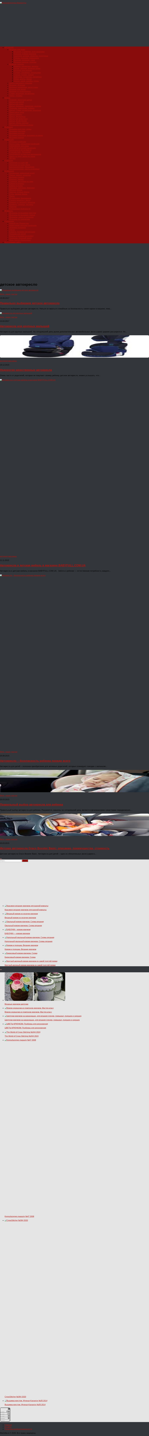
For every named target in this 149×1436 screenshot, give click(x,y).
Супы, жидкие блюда (18, 194)
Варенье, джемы (16, 179)
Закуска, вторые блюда (19, 192)
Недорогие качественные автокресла (26, 369)
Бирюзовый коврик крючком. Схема (20, 957)
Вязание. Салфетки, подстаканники (29, 52)
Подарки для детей (17, 234)
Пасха (12, 230)
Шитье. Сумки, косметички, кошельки (25, 110)
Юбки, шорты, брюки (23, 79)
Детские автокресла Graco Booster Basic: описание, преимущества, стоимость (55, 848)
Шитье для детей (16, 102)
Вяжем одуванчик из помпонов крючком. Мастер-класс (28, 1012)
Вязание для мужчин (23, 71)
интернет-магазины (8, 361)
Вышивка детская (17, 133)
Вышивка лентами (17, 131)
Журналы (9, 211)
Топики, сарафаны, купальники (27, 73)
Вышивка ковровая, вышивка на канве (26, 135)
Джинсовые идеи (16, 112)
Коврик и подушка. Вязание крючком (20, 949)
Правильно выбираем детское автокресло (30, 303)
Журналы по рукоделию (19, 219)
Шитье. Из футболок (18, 121)
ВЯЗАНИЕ (9, 48)
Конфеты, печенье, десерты (21, 205)
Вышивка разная (16, 138)
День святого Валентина (20, 240)
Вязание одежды (16, 64)
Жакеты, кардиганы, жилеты (26, 66)
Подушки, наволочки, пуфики (21, 108)
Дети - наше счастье (8, 294)
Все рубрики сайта (13, 242)
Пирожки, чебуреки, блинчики (22, 188)
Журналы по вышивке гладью (22, 215)
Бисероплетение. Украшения (21, 167)
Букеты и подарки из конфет (21, 236)
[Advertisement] (70, 26)
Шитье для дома (16, 104)
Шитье (7, 98)
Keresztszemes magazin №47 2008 (19, 1216)
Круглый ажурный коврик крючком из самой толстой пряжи (30, 965)
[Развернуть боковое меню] (1, 969)
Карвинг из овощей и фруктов (22, 202)
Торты (12, 196)
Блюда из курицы (16, 184)
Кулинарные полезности (19, 209)
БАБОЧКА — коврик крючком (17, 933)
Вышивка (9, 127)
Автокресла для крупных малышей (24, 326)
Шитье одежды (15, 115)
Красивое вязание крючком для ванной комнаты (26, 910)
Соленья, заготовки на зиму (21, 182)
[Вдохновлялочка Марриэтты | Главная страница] (13, 3)
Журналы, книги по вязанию (21, 217)
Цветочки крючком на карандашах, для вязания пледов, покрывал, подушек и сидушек (42, 1020)
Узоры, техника (15, 96)
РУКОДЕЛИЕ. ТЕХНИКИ (20, 152)
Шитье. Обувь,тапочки (18, 123)
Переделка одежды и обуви (21, 125)
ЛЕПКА (12, 158)
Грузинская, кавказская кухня (22, 173)
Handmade (9, 140)
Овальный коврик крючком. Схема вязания (23, 926)
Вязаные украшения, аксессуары (23, 87)
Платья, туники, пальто (24, 75)
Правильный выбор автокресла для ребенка (31, 804)
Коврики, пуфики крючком (25, 54)
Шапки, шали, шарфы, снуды (26, 81)
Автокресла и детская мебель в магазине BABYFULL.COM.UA (43, 565)
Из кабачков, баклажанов (20, 198)
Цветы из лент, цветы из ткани (22, 156)
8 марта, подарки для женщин (22, 232)
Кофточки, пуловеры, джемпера (28, 77)
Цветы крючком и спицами (20, 83)
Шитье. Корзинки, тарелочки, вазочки (25, 106)
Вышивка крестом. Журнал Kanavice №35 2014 (25, 1405)
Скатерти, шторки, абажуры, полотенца (31, 56)
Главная (8, 1425)
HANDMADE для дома (19, 146)
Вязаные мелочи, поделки (25, 62)
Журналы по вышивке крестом (22, 213)
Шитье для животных (18, 119)
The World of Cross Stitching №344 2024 (22, 1036)
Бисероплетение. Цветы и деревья (24, 169)
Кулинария (9, 171)
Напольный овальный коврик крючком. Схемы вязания (28, 941)
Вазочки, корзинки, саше (24, 60)
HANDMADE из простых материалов (25, 154)
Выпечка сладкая (16, 177)
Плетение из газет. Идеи (19, 165)
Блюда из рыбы (16, 186)
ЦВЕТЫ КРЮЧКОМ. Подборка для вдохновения (25, 1028)
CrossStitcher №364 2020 (15, 1397)
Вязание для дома (17, 50)
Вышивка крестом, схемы (20, 129)
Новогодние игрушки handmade (23, 225)
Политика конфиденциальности (18, 1429)
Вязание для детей (17, 89)
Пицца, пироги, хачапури (20, 175)
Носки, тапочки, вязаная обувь (27, 68)
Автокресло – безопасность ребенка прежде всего (35, 760)
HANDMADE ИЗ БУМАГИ (20, 150)
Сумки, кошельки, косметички (21, 94)
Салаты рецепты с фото (19, 200)
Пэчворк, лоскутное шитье (20, 100)
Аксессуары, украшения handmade (24, 144)
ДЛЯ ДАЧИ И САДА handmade (22, 148)
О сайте (8, 1427)
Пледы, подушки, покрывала (26, 58)
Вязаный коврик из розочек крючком (20, 918)
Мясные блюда (15, 190)
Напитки (13, 207)
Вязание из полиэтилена (20, 91)
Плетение (9, 161)
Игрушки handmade (17, 142)
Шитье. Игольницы (17, 117)
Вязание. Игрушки (17, 85)
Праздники (9, 221)
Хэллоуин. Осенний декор (20, 238)
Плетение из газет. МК (18, 163)
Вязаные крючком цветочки (16, 1004)
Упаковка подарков (17, 228)
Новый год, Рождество (19, 223)
